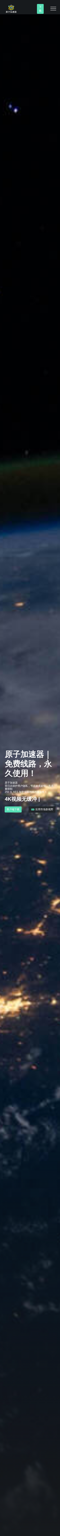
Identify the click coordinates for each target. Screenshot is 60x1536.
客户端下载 (13, 809)
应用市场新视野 (44, 809)
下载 (40, 9)
